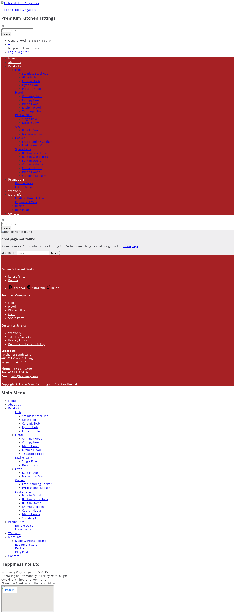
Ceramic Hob (31, 81)
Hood (12, 306)
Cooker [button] (20, 138)
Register (23, 52)
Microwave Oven (33, 134)
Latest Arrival (24, 187)
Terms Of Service (19, 337)
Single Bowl (30, 119)
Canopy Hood (31, 100)
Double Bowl (30, 123)
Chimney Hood (32, 96)
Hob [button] (18, 70)
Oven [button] (18, 126)
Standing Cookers (34, 176)
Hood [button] (19, 92)
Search (6, 34)
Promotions (16, 522)
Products (14, 408)
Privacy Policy (17, 340)
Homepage (130, 246)
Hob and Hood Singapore (18, 10)
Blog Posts (22, 210)
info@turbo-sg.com (24, 376)
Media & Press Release (30, 198)
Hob (11, 303)
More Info (15, 537)
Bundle (13, 280)
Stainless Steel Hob (35, 73)
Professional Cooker (36, 145)
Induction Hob (32, 89)
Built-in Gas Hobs (34, 153)
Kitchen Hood (31, 108)
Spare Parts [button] (23, 149)
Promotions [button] (16, 179)
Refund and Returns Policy (26, 344)
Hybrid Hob (30, 85)
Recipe (19, 206)
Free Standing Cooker (37, 142)
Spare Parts (16, 318)
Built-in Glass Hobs (35, 157)
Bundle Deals (24, 183)
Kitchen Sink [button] (23, 115)
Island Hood (30, 104)
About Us (14, 62)
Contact (13, 213)
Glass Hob (29, 77)
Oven (11, 314)
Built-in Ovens (31, 160)
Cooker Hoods (32, 168)
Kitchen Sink (16, 310)
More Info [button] (15, 195)
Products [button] (14, 66)
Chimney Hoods (33, 164)
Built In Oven (31, 130)
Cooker (20, 480)
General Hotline (19, 40)
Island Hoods (31, 172)
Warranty (14, 191)
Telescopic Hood (33, 111)
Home (12, 58)
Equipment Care (26, 202)
